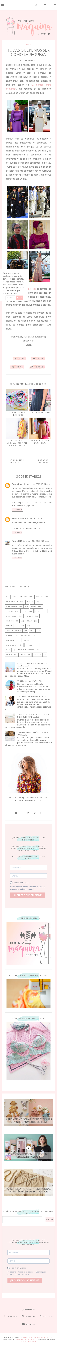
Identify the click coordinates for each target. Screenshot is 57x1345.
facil (32, 630)
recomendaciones (14, 606)
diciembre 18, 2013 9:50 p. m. (36, 541)
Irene (14, 518)
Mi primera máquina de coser (37, 1337)
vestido (9, 611)
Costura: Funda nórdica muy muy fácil (32, 733)
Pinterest (31, 289)
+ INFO (10, 298)
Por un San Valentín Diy (29, 681)
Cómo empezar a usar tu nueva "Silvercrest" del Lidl (33, 715)
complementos (32, 645)
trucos (26, 640)
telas (29, 621)
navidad (29, 616)
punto (9, 654)
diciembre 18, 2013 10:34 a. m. (37, 484)
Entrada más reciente (16, 461)
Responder (17, 510)
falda (24, 611)
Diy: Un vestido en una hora (32, 696)
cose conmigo (12, 621)
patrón (9, 626)
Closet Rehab (12, 601)
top (22, 626)
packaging (25, 635)
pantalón (10, 640)
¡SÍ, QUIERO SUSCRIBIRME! (27, 895)
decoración (11, 616)
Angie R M (17, 541)
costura (39, 597)
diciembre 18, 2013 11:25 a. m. (31, 518)
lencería (37, 654)
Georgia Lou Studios (25, 1339)
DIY (7, 597)
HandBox (23, 597)
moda (28, 44)
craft (38, 611)
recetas (30, 601)
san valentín (12, 645)
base (8, 650)
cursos (23, 654)
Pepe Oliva (17, 484)
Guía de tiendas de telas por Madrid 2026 (32, 664)
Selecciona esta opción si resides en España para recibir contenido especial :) (27, 888)
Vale (19, 298)
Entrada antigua (43, 461)
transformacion (13, 630)
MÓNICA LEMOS (28, 1341)
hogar (9, 635)
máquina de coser (26, 650)
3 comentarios (28, 60)
